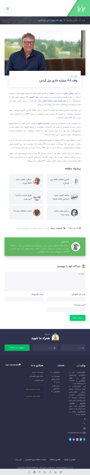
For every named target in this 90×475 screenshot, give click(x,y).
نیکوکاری (33, 228)
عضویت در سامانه (17, 347)
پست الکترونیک (37, 294)
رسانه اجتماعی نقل (33, 389)
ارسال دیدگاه (77, 317)
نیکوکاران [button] (56, 372)
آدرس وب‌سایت (79, 304)
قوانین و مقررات (69, 459)
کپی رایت (18, 459)
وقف (47, 228)
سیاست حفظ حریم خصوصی (35, 459)
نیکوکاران (25, 228)
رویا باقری (65, 241)
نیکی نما (74, 76)
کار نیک (41, 228)
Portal (70, 467)
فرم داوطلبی (38, 380)
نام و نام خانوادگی (78, 294)
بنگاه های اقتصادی (36, 376)
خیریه (18, 228)
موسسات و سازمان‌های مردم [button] (56, 379)
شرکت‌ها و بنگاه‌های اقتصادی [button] (56, 388)
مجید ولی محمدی (33, 396)
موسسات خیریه (37, 372)
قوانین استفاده (55, 459)
